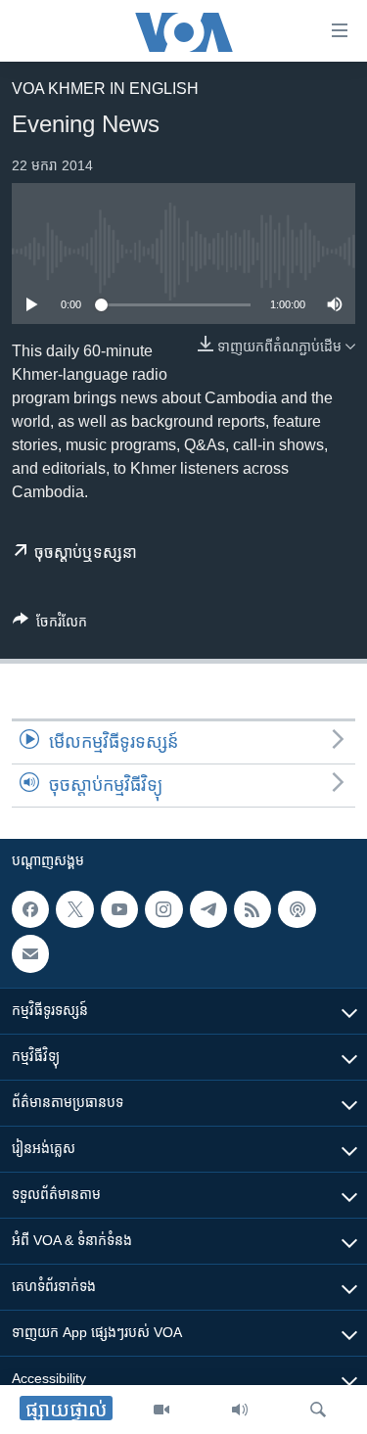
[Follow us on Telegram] (208, 909)
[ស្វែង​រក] (318, 1409)
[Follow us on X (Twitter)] (74, 909)
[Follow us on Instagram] (163, 909)
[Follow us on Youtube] (119, 909)
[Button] (50, 625)
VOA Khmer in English (105, 88)
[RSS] (252, 909)
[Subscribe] (30, 954)
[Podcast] (296, 909)
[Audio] (239, 1409)
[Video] (161, 1409)
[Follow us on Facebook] (30, 909)
